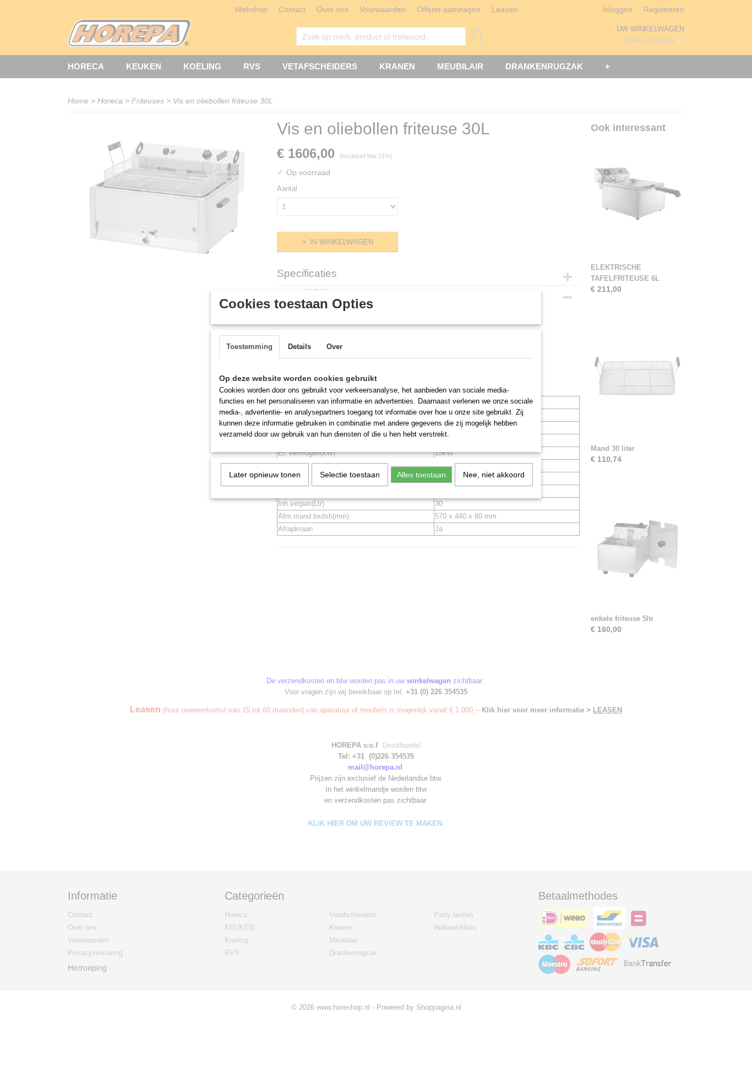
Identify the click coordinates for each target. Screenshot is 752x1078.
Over (334, 346)
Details (299, 346)
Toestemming (249, 346)
